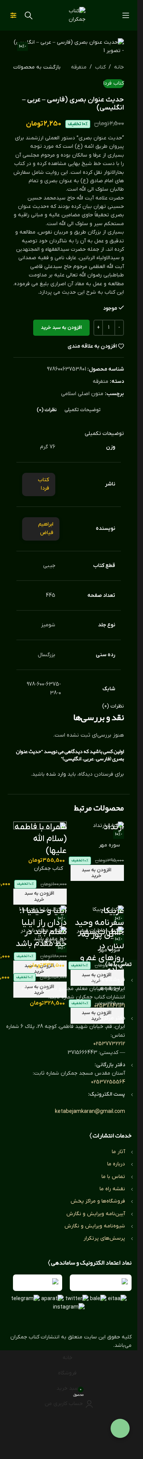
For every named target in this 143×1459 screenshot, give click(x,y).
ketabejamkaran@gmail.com (90, 1111)
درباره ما (116, 1164)
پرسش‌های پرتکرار (104, 1238)
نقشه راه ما (112, 1189)
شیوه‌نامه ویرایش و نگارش (94, 1226)
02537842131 (109, 1006)
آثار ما (118, 1151)
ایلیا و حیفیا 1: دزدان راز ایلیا (43, 916)
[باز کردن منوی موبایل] (125, 15)
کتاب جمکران (48, 868)
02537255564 (108, 1082)
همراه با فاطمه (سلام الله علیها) (40, 839)
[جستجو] (28, 15)
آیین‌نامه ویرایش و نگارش (95, 1213)
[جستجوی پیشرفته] (13, 15)
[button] (97, 873)
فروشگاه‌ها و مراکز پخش (98, 1201)
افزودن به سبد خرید (61, 327)
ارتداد (114, 827)
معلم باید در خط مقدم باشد (41, 937)
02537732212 (109, 1043)
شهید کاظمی (49, 962)
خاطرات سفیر (101, 932)
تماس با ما (113, 1176)
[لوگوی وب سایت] (68, 15)
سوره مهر (109, 845)
